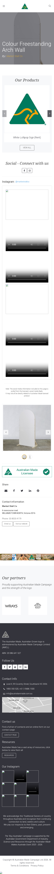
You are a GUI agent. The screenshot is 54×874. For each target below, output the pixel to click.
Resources (9, 755)
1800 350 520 (12, 689)
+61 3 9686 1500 (26, 689)
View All (27, 148)
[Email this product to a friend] (6, 491)
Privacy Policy (37, 865)
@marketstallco (22, 182)
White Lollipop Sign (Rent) (27, 137)
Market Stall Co (15, 56)
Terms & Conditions (20, 865)
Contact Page (10, 735)
